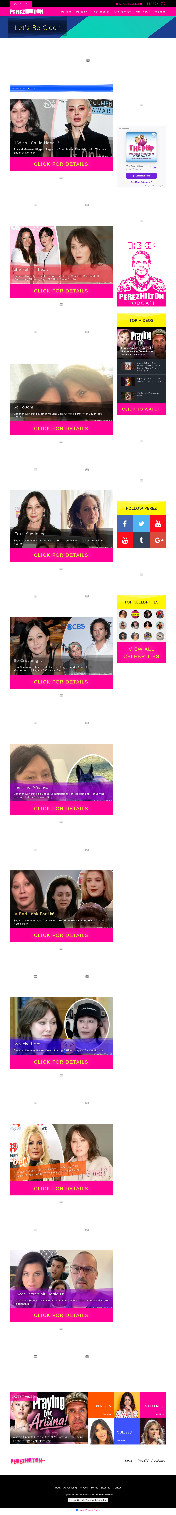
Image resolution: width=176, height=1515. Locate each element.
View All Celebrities (141, 652)
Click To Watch (141, 409)
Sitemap (105, 1487)
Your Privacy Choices (91, 1510)
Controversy (122, 11)
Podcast (159, 11)
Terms (94, 1487)
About (57, 1487)
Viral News (142, 11)
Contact (118, 1487)
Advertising (70, 1487)
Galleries (159, 1460)
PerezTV (81, 11)
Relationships (101, 11)
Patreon (66, 11)
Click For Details (61, 164)
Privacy (83, 1487)
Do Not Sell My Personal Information (88, 1500)
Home (15, 88)
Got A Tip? (21, 4)
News (128, 1460)
